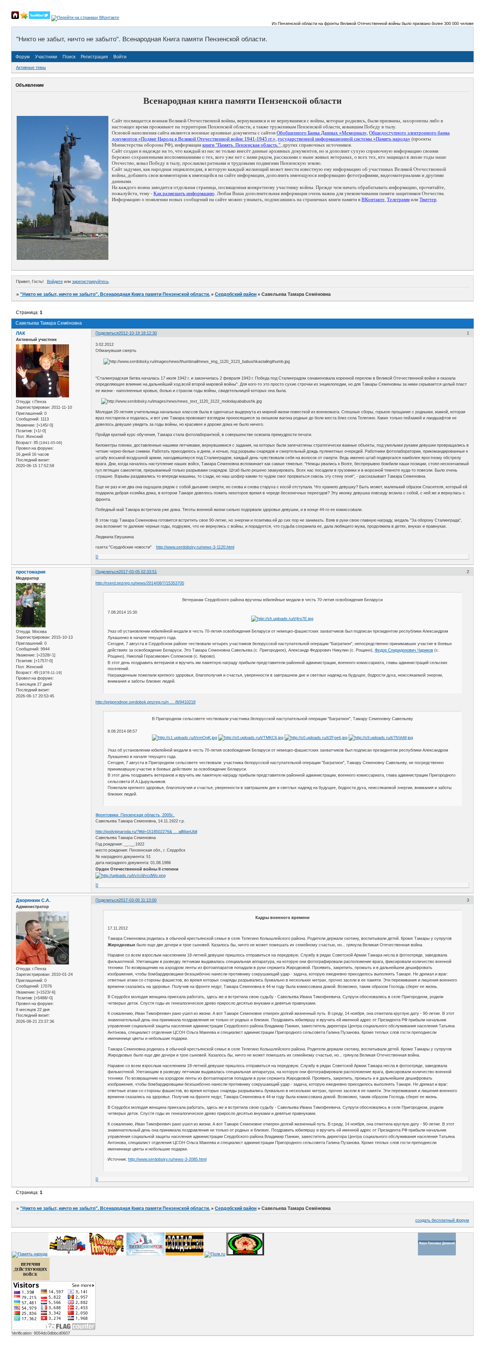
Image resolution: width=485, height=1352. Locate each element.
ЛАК (20, 333)
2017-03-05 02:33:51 (138, 571)
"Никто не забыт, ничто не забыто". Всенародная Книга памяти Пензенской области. (115, 294)
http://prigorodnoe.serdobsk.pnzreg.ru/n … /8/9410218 (145, 702)
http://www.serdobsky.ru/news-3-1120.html (195, 547)
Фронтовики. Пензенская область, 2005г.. (135, 815)
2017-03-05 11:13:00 (137, 900)
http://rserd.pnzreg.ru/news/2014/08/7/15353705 (139, 583)
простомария (30, 572)
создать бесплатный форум (442, 1220)
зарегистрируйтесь (90, 281)
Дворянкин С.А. (33, 900)
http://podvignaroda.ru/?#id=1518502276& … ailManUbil (146, 831)
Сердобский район (236, 294)
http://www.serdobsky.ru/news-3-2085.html (167, 1159)
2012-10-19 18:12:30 (138, 333)
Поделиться (107, 333)
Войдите (55, 281)
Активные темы (31, 67)
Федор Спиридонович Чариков (404, 650)
